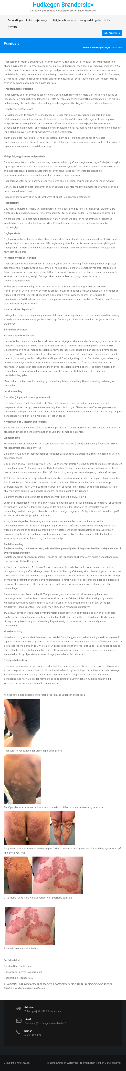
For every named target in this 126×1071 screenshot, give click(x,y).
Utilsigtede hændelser (64, 20)
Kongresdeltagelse (90, 20)
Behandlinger (15, 20)
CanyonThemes (113, 1063)
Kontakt (13, 26)
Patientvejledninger (37, 20)
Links (107, 20)
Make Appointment (112, 33)
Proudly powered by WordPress (62, 1063)
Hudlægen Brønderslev (63, 4)
